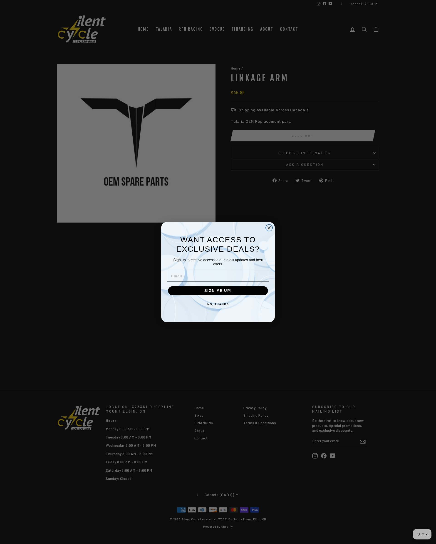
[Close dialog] (269, 227)
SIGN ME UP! (218, 291)
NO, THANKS (218, 304)
